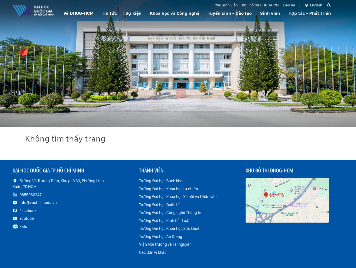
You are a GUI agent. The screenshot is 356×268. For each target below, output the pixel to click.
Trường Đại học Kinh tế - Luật (164, 220)
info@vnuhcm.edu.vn (38, 202)
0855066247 (30, 195)
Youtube (26, 218)
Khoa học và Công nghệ (174, 13)
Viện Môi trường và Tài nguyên (165, 244)
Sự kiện (133, 13)
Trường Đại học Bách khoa (162, 181)
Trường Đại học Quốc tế (159, 205)
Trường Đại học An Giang (160, 236)
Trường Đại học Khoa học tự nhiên (168, 189)
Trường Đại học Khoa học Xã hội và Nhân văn (178, 196)
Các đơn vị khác (152, 252)
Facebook (27, 210)
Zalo (23, 226)
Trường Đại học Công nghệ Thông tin (170, 212)
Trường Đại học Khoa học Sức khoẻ (169, 228)
